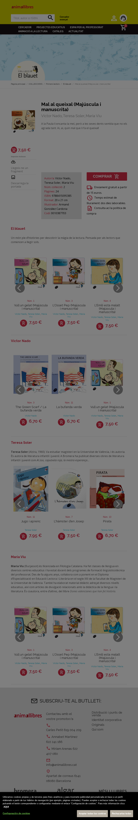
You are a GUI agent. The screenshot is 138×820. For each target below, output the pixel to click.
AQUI (6, 807)
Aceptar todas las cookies (92, 813)
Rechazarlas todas (121, 813)
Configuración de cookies (16, 813)
